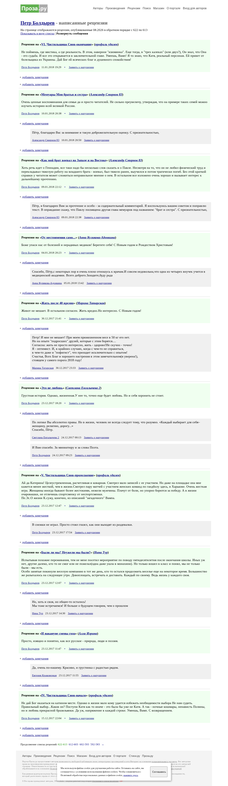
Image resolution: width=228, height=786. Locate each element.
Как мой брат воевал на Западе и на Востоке (73, 160)
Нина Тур (101, 552)
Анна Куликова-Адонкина (97, 237)
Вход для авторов (195, 8)
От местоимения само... (58, 237)
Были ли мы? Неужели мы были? (65, 552)
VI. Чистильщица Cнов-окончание (66, 44)
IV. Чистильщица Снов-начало (63, 695)
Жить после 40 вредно (57, 303)
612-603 (73, 744)
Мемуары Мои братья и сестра (64, 94)
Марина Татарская (91, 303)
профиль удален (106, 44)
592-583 (95, 744)
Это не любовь (52, 388)
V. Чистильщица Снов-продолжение (67, 475)
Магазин (158, 8)
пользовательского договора (164, 762)
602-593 (84, 744)
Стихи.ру (134, 755)
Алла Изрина (88, 633)
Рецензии (134, 8)
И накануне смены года (58, 633)
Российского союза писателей (105, 781)
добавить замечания (35, 77)
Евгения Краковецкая (44, 675)
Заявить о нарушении (81, 67)
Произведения (115, 8)
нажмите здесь (130, 775)
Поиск (147, 8)
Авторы (98, 8)
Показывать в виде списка (37, 33)
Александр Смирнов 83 (106, 94)
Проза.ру (147, 755)
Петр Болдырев (37, 23)
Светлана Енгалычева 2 (83, 388)
